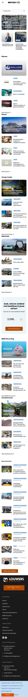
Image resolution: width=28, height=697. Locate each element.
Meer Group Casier (7, 234)
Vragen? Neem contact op (13, 587)
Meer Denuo (5, 171)
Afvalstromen (6, 606)
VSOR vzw (5, 618)
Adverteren (5, 627)
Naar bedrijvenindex (14, 328)
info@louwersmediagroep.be (12, 676)
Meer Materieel (6, 292)
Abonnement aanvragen (9, 633)
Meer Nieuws (5, 112)
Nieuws (4, 600)
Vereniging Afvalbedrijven (9, 612)
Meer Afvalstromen (7, 453)
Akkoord (8, 694)
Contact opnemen (7, 630)
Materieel (5, 603)
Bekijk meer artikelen (10, 571)
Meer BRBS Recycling (8, 396)
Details (16, 694)
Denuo (4, 609)
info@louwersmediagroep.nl (12, 656)
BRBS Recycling (6, 615)
